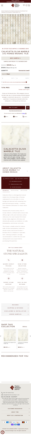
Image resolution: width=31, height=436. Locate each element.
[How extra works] (26, 82)
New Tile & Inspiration (15, 415)
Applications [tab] (24, 190)
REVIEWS (15, 305)
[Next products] (30, 336)
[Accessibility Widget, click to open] (2, 432)
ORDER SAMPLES (15, 314)
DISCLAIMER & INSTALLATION (15, 311)
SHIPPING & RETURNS (15, 308)
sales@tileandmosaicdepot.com (11, 394)
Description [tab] (6, 190)
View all (24, 326)
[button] (15, 171)
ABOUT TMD (15, 412)
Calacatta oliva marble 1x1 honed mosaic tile (10, 12)
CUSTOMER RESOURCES (15, 408)
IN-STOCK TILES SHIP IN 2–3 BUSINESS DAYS (15, 48)
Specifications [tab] (14, 190)
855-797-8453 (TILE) (8, 392)
